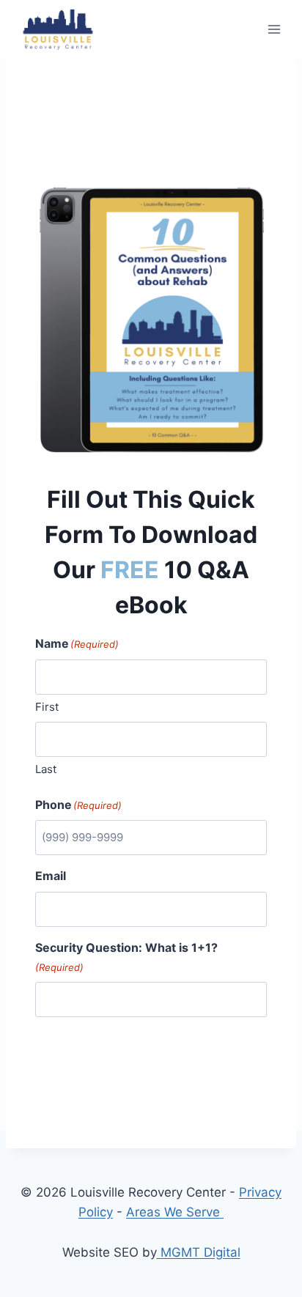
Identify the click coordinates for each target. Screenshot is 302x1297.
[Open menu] (273, 29)
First (47, 707)
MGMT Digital (198, 1252)
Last (45, 769)
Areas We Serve (175, 1212)
